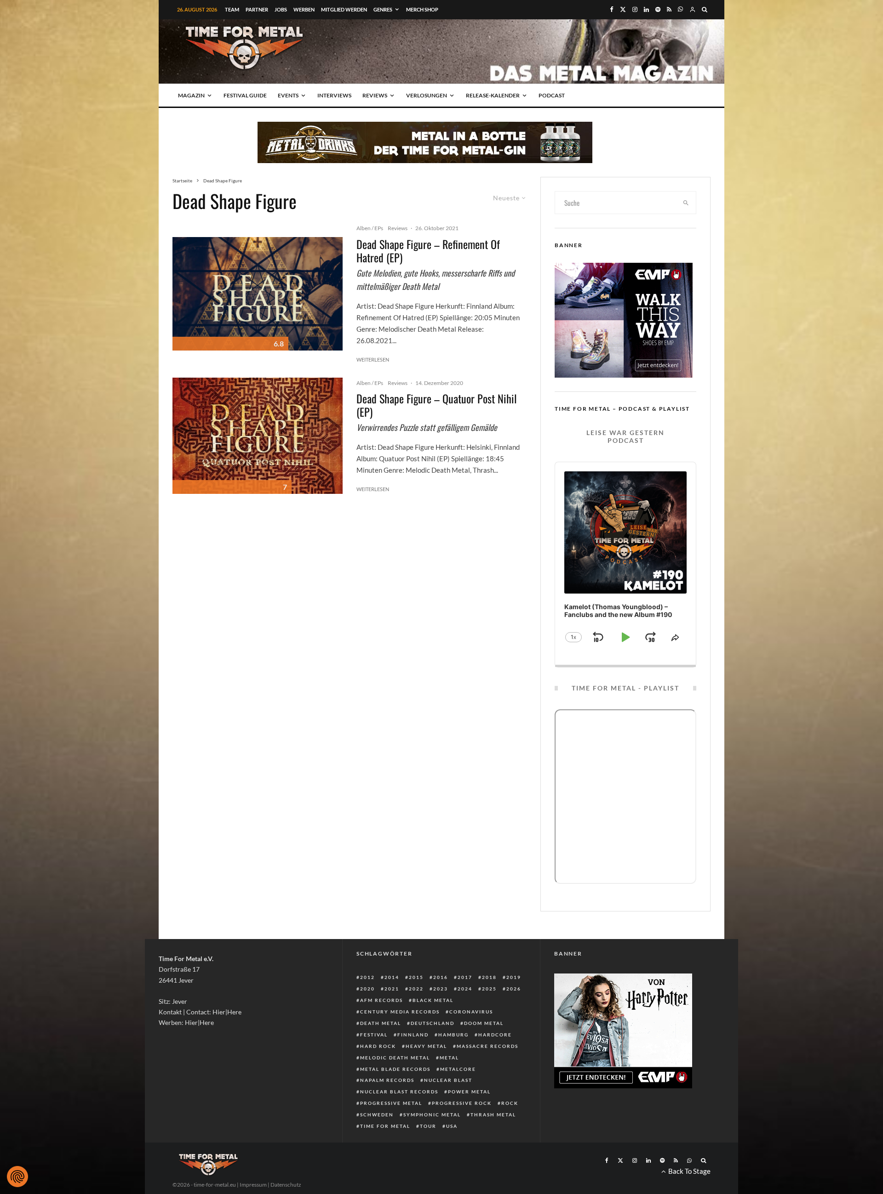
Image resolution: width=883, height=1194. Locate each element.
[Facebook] (612, 9)
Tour (428, 1126)
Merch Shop (422, 9)
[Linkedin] (646, 9)
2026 (513, 988)
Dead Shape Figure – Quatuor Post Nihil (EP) (436, 405)
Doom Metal (484, 1023)
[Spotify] (658, 9)
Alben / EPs (369, 228)
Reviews (374, 95)
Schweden (377, 1114)
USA (452, 1126)
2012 (367, 977)
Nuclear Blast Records (399, 1091)
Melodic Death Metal (395, 1057)
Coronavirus (471, 1011)
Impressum (253, 1184)
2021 (391, 988)
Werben (304, 9)
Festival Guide (245, 95)
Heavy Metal (426, 1046)
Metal (449, 1057)
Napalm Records (387, 1080)
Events (288, 95)
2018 (489, 977)
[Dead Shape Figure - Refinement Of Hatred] (257, 294)
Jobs (281, 9)
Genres (382, 9)
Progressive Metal (391, 1103)
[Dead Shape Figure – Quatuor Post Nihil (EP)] (257, 436)
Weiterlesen (372, 359)
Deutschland (432, 1023)
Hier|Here (226, 1012)
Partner (257, 9)
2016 (440, 977)
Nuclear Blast (448, 1080)
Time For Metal (385, 1126)
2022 (416, 988)
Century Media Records (400, 1011)
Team (232, 9)
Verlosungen (426, 95)
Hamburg (453, 1034)
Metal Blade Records (395, 1069)
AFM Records (381, 1000)
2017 (465, 977)
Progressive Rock (462, 1103)
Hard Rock (378, 1046)
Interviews (334, 95)
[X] (623, 9)
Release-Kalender (493, 95)
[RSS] (669, 9)
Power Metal (469, 1091)
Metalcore (458, 1069)
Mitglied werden (344, 9)
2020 (367, 988)
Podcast (552, 95)
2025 (489, 988)
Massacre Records (487, 1046)
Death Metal (380, 1023)
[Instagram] (635, 9)
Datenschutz (285, 1184)
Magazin (191, 95)
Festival (374, 1034)
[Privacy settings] (17, 1176)
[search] (686, 203)
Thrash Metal (493, 1114)
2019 (513, 977)
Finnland (413, 1034)
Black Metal (433, 1000)
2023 (440, 988)
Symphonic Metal (432, 1114)
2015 (416, 977)
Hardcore (495, 1034)
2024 (465, 988)
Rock (509, 1103)
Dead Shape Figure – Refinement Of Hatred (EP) (428, 251)
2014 (391, 977)
